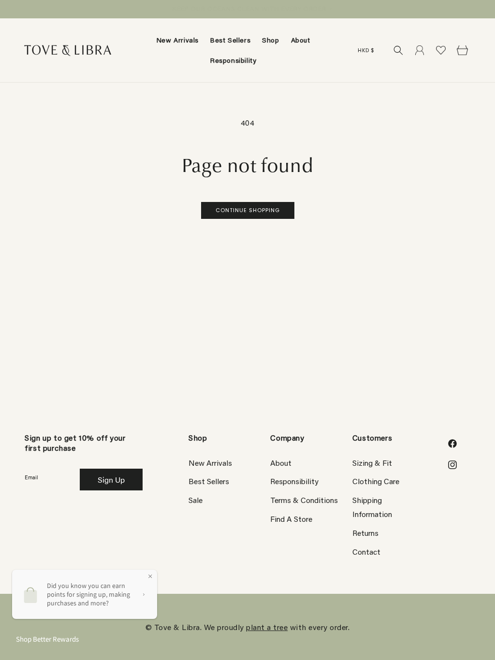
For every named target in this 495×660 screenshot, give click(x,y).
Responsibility (294, 481)
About (280, 463)
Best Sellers (209, 481)
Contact (366, 551)
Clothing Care (375, 481)
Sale (196, 500)
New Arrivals (210, 463)
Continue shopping (248, 210)
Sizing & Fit (372, 463)
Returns (365, 533)
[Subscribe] (111, 479)
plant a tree (267, 627)
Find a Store (291, 519)
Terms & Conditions (304, 500)
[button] (270, 40)
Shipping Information (372, 507)
